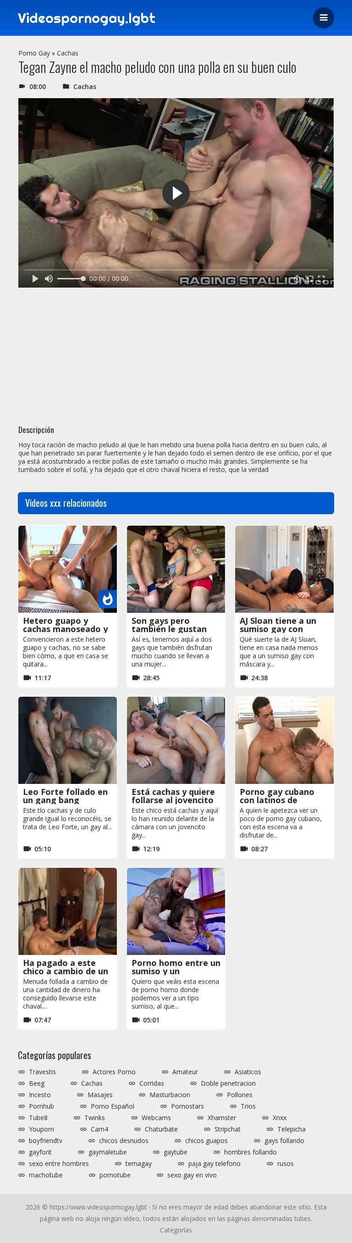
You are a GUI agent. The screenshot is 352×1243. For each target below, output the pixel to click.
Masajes (100, 1095)
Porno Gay (34, 53)
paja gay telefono (214, 1163)
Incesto (40, 1095)
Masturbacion (169, 1095)
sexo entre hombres (59, 1163)
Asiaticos (248, 1072)
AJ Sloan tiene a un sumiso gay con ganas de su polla (278, 629)
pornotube (115, 1175)
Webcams (156, 1117)
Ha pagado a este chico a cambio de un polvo (65, 971)
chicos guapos (206, 1140)
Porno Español (112, 1106)
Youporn (41, 1129)
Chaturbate (161, 1129)
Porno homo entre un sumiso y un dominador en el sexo (176, 971)
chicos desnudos (123, 1140)
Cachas (67, 53)
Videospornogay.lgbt (86, 18)
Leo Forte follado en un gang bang (65, 795)
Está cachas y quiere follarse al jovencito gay (173, 800)
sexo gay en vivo (192, 1175)
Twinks (94, 1117)
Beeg (36, 1083)
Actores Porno (114, 1072)
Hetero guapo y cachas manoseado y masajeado (65, 629)
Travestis (42, 1072)
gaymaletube (107, 1152)
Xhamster (222, 1117)
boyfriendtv (45, 1140)
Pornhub (41, 1106)
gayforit (40, 1152)
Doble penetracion (228, 1083)
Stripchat (227, 1129)
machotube (46, 1175)
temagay (139, 1163)
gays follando (284, 1140)
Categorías (176, 1230)
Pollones (240, 1095)
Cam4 (99, 1129)
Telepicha (291, 1129)
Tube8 (38, 1117)
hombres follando (250, 1152)
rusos (285, 1163)
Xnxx (279, 1117)
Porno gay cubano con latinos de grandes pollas (277, 800)
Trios (248, 1106)
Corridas (151, 1083)
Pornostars (187, 1106)
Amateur (185, 1072)
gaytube (175, 1152)
